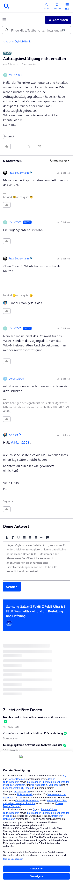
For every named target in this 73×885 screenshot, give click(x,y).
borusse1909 (16, 379)
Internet (9, 136)
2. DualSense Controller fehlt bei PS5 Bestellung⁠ (33, 733)
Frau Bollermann (19, 173)
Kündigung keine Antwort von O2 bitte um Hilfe (32, 745)
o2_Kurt (13, 435)
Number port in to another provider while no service (35, 717)
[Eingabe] (6, 30)
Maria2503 (15, 75)
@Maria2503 (20, 442)
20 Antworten (11, 750)
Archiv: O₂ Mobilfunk (18, 41)
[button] (4, 20)
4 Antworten (11, 727)
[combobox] (36, 30)
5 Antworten (10, 738)
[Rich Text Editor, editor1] (36, 560)
